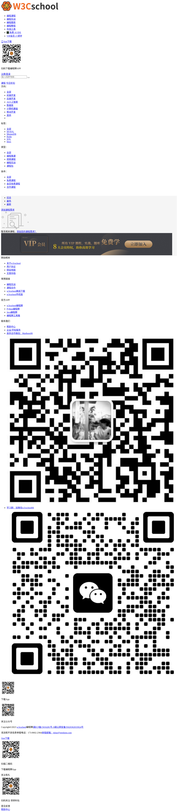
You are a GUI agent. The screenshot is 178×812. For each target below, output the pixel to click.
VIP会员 (14, 36)
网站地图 (11, 270)
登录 (8, 74)
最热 (9, 201)
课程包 (10, 166)
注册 (3, 74)
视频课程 (11, 159)
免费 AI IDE (15, 32)
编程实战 (11, 19)
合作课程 (11, 187)
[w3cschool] (29, 10)
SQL (9, 139)
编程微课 (11, 156)
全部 (9, 92)
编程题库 (11, 22)
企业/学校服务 (14, 330)
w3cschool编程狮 (15, 305)
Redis (9, 136)
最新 (9, 204)
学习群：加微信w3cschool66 (20, 508)
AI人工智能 (12, 102)
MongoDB (11, 134)
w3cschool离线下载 (16, 291)
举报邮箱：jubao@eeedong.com (57, 732)
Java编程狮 (12, 312)
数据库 (10, 105)
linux (9, 141)
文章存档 (11, 273)
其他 (9, 115)
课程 (3, 83)
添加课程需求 (7, 210)
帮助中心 (11, 326)
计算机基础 (12, 108)
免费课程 (11, 180)
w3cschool (21, 727)
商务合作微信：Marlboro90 (20, 333)
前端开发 (11, 95)
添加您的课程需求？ (27, 231)
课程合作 (11, 288)
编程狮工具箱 (13, 315)
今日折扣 (10, 83)
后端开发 (11, 98)
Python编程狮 (13, 309)
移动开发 (11, 112)
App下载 (7, 41)
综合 (9, 197)
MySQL (10, 131)
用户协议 (11, 266)
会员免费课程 (13, 184)
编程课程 (11, 16)
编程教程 (11, 26)
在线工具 (11, 29)
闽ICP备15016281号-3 (43, 727)
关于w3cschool (14, 263)
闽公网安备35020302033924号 (69, 727)
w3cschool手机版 (15, 294)
